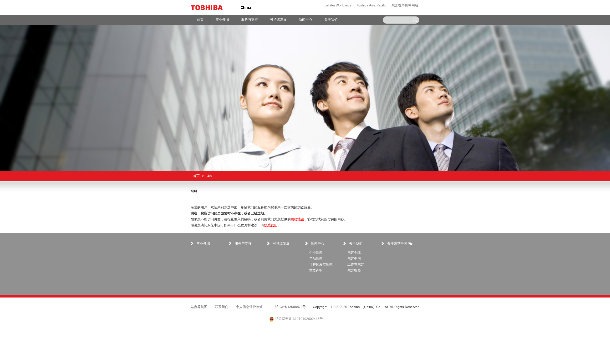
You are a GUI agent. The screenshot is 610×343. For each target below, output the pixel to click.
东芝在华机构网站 (404, 5)
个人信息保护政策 (249, 307)
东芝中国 (354, 259)
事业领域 (203, 244)
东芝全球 (354, 253)
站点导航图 (199, 307)
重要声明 (316, 270)
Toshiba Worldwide (337, 5)
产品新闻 (316, 259)
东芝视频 (354, 270)
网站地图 (297, 219)
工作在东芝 (355, 265)
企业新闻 (316, 253)
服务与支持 (243, 244)
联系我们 (270, 225)
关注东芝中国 (397, 244)
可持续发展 (281, 244)
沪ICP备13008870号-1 (292, 307)
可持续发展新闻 (321, 265)
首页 (196, 176)
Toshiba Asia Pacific (371, 5)
